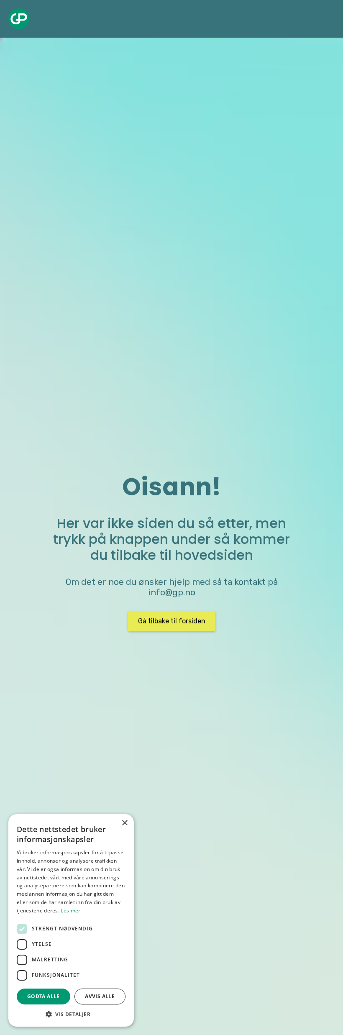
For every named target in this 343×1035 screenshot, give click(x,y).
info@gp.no (171, 592)
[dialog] (71, 920)
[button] (71, 1014)
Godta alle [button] (43, 996)
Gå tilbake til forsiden (171, 621)
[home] (18, 18)
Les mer (70, 910)
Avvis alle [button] (100, 996)
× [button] (124, 823)
